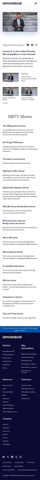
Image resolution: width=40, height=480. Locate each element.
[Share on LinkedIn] (28, 45)
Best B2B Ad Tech (26, 361)
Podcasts (5, 402)
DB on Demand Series (13, 252)
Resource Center (8, 385)
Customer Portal (26, 385)
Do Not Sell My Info (8, 470)
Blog (4, 395)
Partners (5, 434)
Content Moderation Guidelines (27, 470)
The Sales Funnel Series (14, 159)
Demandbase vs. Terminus (29, 367)
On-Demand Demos (9, 354)
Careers (5, 438)
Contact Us (6, 431)
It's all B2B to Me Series (13, 266)
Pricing (5, 368)
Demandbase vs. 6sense (28, 364)
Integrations (6, 364)
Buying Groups (7, 361)
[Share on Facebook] (32, 45)
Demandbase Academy (28, 392)
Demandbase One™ (9, 351)
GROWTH (24, 395)
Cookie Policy (7, 466)
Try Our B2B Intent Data (10, 412)
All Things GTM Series (13, 142)
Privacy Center (19, 462)
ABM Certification (8, 408)
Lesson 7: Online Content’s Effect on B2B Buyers (28, 79)
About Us (5, 424)
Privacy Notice (7, 462)
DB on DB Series (10, 237)
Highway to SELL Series (13, 171)
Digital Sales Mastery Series (13, 45)
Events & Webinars (8, 405)
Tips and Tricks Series (13, 313)
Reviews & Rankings (27, 357)
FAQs (4, 388)
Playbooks (6, 398)
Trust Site (6, 441)
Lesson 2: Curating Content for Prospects (28, 98)
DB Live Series (9, 280)
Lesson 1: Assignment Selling (9, 98)
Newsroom (6, 428)
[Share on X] (36, 45)
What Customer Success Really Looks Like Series (14, 222)
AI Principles (6, 444)
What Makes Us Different (29, 354)
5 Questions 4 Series (12, 297)
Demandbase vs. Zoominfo (26, 371)
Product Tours (7, 358)
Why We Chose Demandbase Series (19, 206)
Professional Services (27, 388)
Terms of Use (31, 462)
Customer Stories (8, 392)
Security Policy (18, 466)
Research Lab (25, 398)
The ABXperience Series (14, 126)
